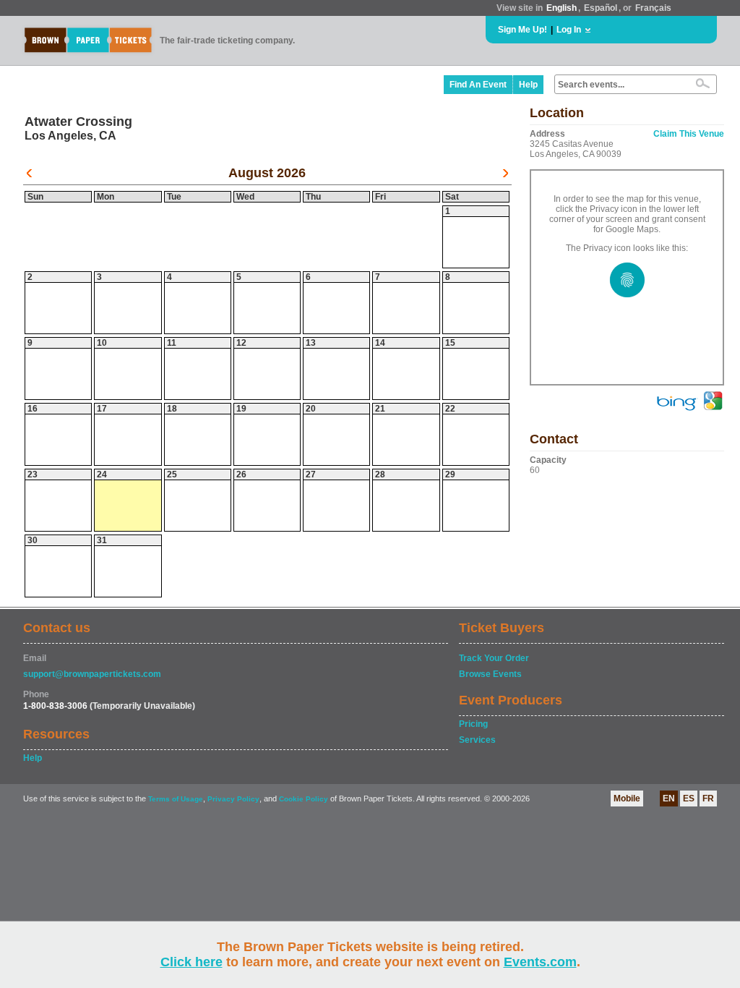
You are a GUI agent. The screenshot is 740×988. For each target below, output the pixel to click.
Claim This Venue (688, 134)
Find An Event (478, 85)
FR (708, 798)
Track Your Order (494, 658)
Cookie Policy (303, 799)
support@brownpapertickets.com (92, 674)
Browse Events (490, 674)
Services (477, 740)
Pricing (473, 724)
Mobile (627, 798)
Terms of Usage (175, 799)
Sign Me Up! (522, 30)
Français (653, 8)
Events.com (540, 962)
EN (669, 798)
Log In (568, 30)
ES (688, 798)
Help (528, 85)
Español (600, 8)
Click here (191, 962)
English (561, 8)
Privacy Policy (233, 799)
